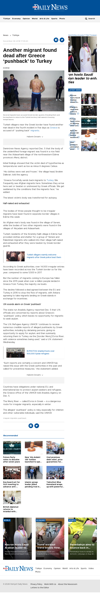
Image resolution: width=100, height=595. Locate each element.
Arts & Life (44, 19)
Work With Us (50, 584)
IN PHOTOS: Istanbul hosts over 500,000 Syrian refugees (40, 352)
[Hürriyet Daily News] (50, 8)
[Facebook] (56, 40)
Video (91, 568)
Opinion (26, 19)
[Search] (86, 18)
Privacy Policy (36, 584)
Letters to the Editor (40, 588)
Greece (54, 128)
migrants (35, 131)
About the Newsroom (67, 584)
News (5, 35)
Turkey (50, 180)
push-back (22, 418)
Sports (54, 19)
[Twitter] (62, 40)
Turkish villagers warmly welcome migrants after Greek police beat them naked (44, 257)
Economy (16, 19)
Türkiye (6, 19)
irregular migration (10, 418)
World (35, 19)
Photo (62, 19)
